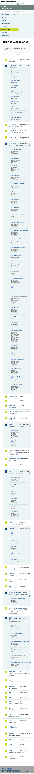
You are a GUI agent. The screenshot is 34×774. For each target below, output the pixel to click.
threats (15, 345)
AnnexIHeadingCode (17, 598)
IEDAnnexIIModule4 (14, 618)
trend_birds (17, 106)
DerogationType (17, 633)
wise (10, 750)
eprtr (10, 424)
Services (4, 32)
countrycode (17, 72)
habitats (16, 191)
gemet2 (11, 528)
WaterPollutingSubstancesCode (17, 662)
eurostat (11, 465)
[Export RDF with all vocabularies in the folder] (29, 68)
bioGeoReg (17, 158)
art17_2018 (12, 143)
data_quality (17, 80)
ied (10, 586)
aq (9, 59)
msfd (10, 714)
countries (16, 175)
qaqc (15, 316)
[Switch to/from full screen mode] (23, 4)
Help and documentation (8, 14)
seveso (11, 733)
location (16, 85)
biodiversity (13, 396)
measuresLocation (17, 222)
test (10, 739)
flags (15, 484)
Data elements (6, 23)
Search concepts (23, 54)
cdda (10, 401)
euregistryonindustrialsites (14, 458)
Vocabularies (6, 29)
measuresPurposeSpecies (17, 239)
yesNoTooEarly (17, 377)
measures (16, 207)
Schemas (4, 26)
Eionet (9, 11)
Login (20, 3)
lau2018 (11, 702)
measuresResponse (17, 247)
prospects (16, 307)
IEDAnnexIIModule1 (14, 592)
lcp (10, 708)
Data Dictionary (15, 11)
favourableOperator (17, 183)
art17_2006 (12, 131)
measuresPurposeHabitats (17, 230)
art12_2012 (12, 66)
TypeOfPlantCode (17, 649)
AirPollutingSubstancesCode (17, 626)
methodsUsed (17, 255)
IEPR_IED (12, 672)
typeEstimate (17, 368)
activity (16, 430)
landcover (12, 686)
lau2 (10, 697)
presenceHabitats (17, 278)
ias (10, 580)
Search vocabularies (10, 54)
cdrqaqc (16, 165)
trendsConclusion (17, 359)
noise (10, 720)
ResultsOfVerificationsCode (17, 641)
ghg (10, 567)
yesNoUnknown (17, 384)
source (15, 546)
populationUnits (17, 262)
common (12, 405)
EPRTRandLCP (14, 450)
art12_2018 (12, 124)
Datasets (4, 17)
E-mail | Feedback (7, 768)
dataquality (12, 418)
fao (10, 471)
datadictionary (13, 412)
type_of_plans (17, 117)
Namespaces (5, 35)
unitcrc (15, 511)
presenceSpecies (17, 287)
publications (13, 727)
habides (11, 573)
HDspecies (16, 199)
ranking (16, 322)
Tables (4, 20)
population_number (17, 91)
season (16, 101)
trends (15, 353)
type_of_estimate (17, 112)
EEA (9, 1)
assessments (17, 149)
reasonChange (17, 330)
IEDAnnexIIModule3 (14, 608)
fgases (11, 522)
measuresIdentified (17, 215)
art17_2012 (12, 137)
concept (16, 533)
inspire (11, 680)
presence (16, 96)
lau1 (10, 692)
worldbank (12, 757)
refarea (15, 498)
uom (10, 744)
